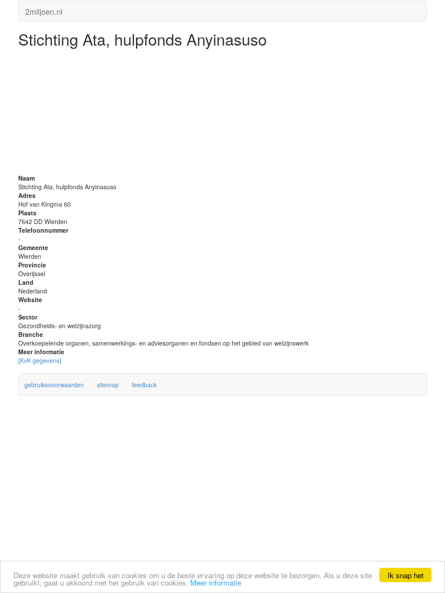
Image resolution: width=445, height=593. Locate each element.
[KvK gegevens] (39, 360)
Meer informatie (215, 582)
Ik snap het (406, 575)
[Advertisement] (222, 113)
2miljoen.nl (44, 9)
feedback (144, 384)
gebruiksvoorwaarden (54, 384)
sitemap (108, 384)
